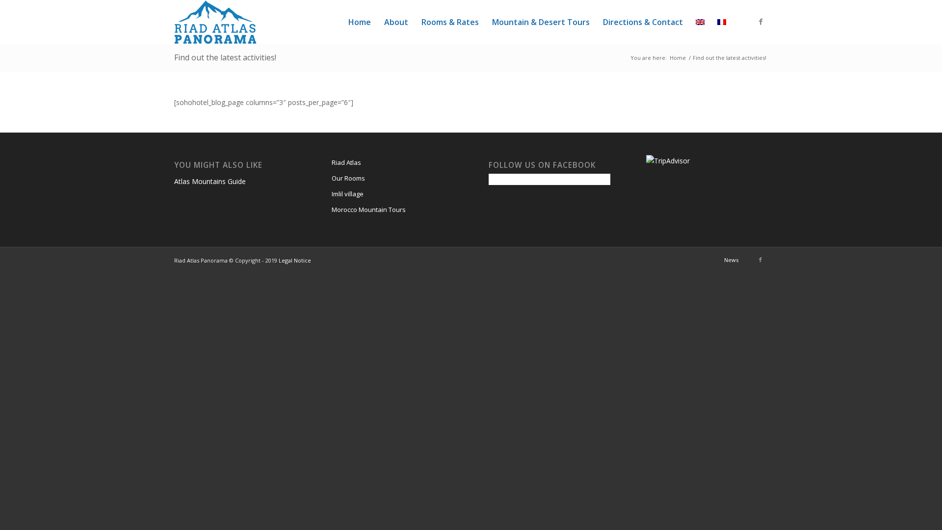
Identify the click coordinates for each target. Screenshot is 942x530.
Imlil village (348, 193)
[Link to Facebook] (760, 21)
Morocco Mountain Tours (369, 209)
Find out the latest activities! (225, 57)
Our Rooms (348, 178)
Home (678, 57)
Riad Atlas (346, 162)
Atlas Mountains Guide (210, 181)
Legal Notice (295, 260)
